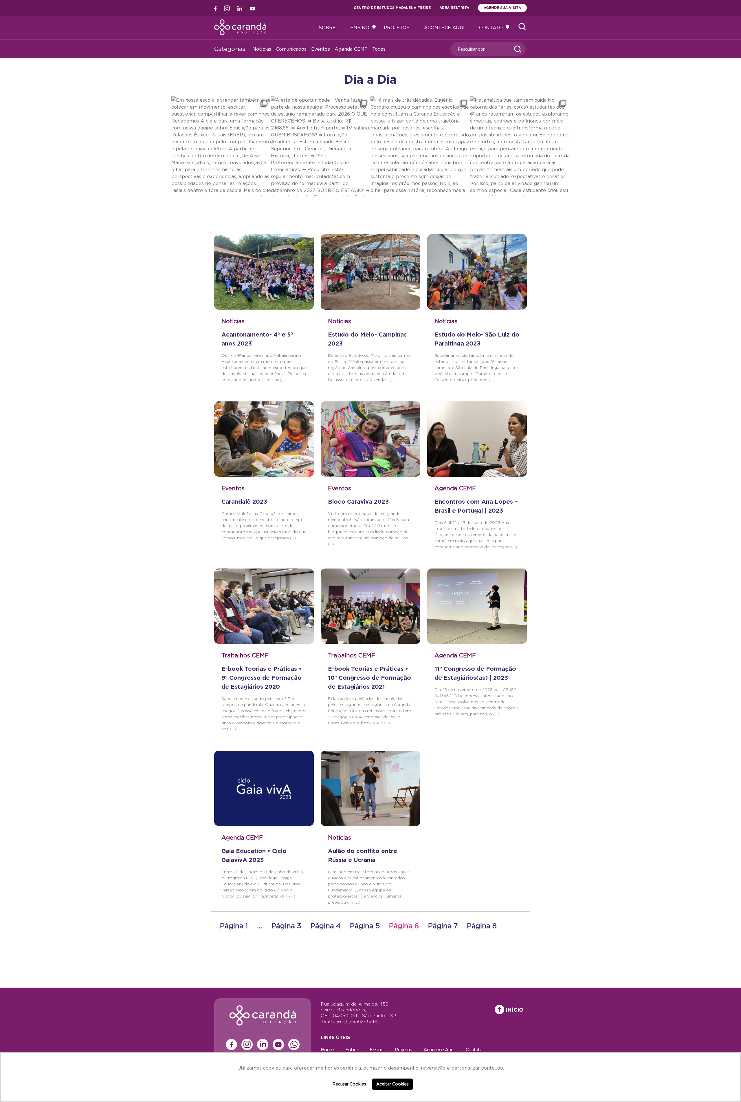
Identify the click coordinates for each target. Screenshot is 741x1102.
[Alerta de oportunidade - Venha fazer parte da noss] (320, 146)
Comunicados (291, 49)
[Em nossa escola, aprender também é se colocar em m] (221, 146)
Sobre (327, 27)
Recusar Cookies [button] (349, 1084)
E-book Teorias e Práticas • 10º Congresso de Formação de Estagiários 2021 (369, 677)
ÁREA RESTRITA (454, 8)
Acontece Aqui (444, 27)
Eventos (320, 49)
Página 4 (326, 925)
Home (327, 1049)
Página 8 (482, 925)
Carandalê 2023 (244, 501)
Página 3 (286, 925)
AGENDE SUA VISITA (502, 8)
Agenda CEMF (351, 49)
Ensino (359, 27)
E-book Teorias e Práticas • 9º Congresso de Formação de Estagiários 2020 (261, 677)
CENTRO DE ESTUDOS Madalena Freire (392, 8)
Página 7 (443, 925)
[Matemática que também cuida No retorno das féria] (520, 146)
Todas (379, 49)
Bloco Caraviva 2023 (358, 501)
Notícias (261, 49)
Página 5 (365, 925)
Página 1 (234, 925)
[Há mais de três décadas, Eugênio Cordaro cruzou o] (420, 146)
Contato (491, 27)
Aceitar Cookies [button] (392, 1084)
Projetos (397, 27)
